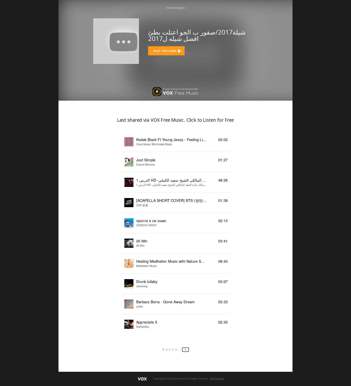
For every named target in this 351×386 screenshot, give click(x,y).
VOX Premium (217, 378)
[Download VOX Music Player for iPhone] (116, 41)
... (179, 349)
